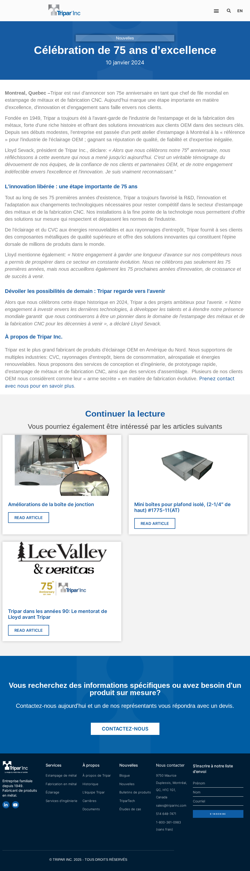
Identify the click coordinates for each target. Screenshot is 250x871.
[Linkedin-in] (6, 804)
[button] (216, 11)
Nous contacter (170, 765)
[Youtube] (15, 804)
